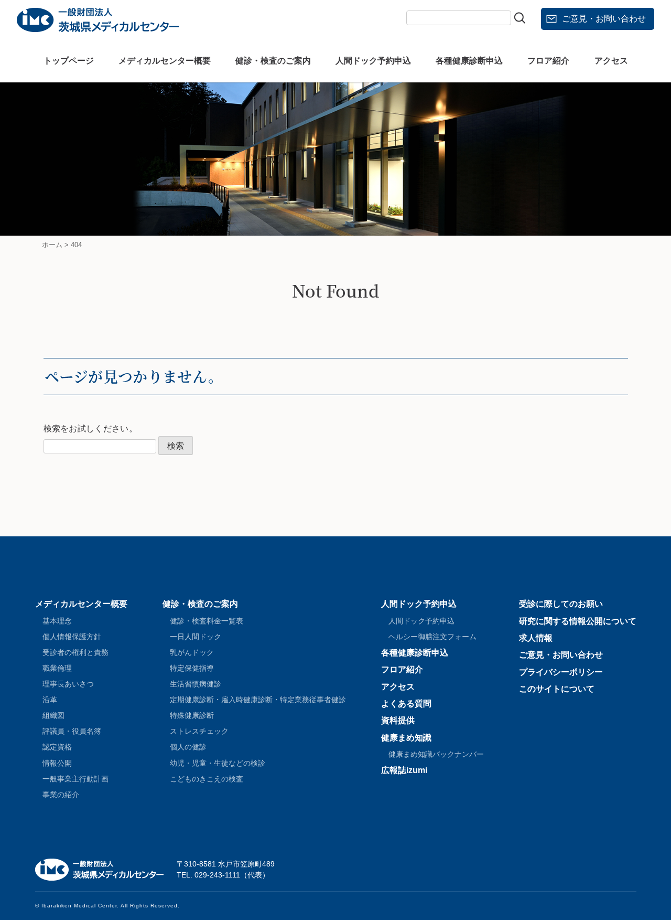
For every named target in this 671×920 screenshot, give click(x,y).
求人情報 (536, 637)
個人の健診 (188, 747)
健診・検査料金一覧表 (206, 621)
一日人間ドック (195, 636)
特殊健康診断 (192, 715)
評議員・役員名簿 (71, 731)
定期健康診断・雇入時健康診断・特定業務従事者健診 (258, 699)
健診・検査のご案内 (273, 60)
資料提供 (398, 720)
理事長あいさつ (68, 684)
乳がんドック (192, 652)
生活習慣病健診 (195, 684)
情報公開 (57, 763)
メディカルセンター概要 (164, 60)
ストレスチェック (199, 731)
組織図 (53, 715)
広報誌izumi (404, 770)
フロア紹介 (548, 60)
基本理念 (57, 621)
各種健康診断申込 (469, 60)
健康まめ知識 (406, 737)
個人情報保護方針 (71, 636)
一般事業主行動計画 (75, 779)
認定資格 (57, 747)
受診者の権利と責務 (75, 652)
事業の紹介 (60, 794)
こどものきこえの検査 (206, 779)
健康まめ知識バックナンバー (436, 754)
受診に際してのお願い (561, 603)
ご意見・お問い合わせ (604, 18)
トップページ (69, 60)
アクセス (611, 60)
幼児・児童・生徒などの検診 (217, 763)
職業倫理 (57, 668)
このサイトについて (556, 688)
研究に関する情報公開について (577, 621)
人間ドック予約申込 (373, 60)
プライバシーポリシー (561, 672)
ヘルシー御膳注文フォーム (432, 636)
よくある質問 (406, 703)
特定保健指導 (192, 668)
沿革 (49, 699)
